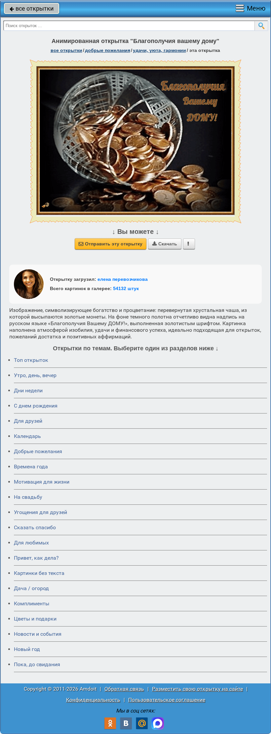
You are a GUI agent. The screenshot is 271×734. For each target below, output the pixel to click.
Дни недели (28, 390)
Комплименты (31, 603)
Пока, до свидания (37, 664)
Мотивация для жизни (41, 482)
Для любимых (31, 543)
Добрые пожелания (38, 451)
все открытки (32, 8)
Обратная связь (124, 689)
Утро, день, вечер (35, 375)
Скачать (164, 243)
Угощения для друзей (40, 512)
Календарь (27, 436)
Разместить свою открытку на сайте (197, 689)
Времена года (31, 466)
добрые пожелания (107, 50)
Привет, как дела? (36, 558)
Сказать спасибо (35, 527)
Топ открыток (31, 360)
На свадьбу (28, 497)
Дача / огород (31, 588)
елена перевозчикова (122, 279)
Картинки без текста (39, 573)
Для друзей (28, 421)
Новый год (27, 649)
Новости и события (37, 634)
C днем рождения (36, 406)
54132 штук (126, 288)
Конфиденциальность (93, 700)
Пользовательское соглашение (166, 700)
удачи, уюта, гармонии (159, 50)
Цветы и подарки (35, 619)
